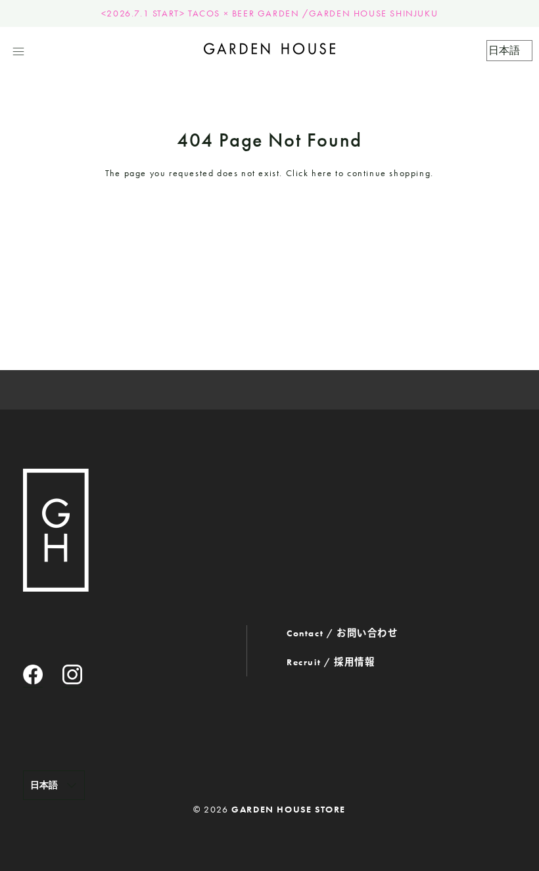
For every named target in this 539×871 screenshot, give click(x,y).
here (322, 173)
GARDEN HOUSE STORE (288, 809)
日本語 (44, 785)
